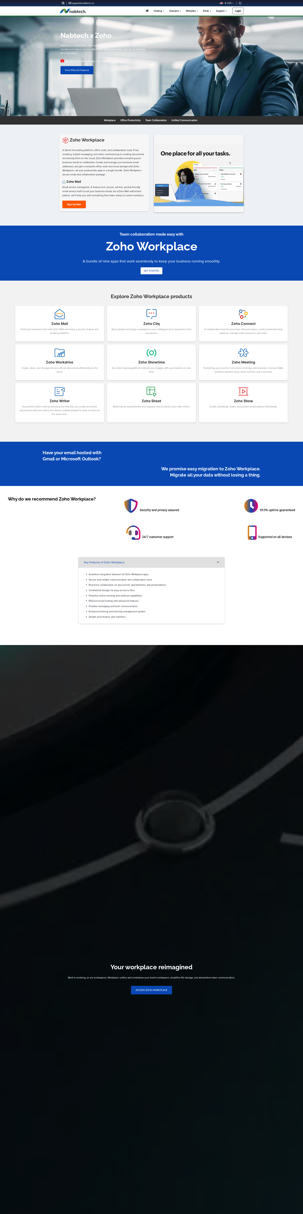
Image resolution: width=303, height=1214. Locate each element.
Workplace (110, 120)
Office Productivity (130, 120)
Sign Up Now (74, 204)
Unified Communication (184, 120)
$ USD (227, 3)
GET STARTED (151, 270)
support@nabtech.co (83, 3)
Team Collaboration (156, 120)
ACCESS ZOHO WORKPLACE (151, 990)
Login (238, 10)
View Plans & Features (77, 70)
